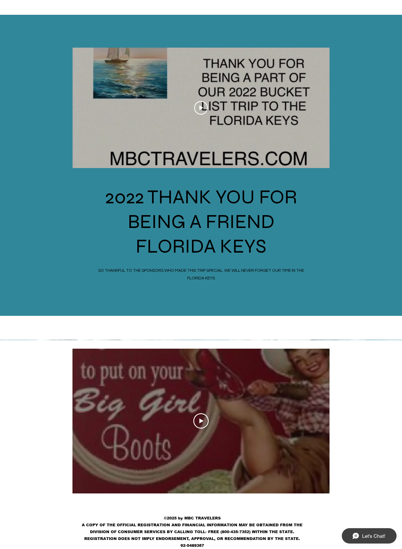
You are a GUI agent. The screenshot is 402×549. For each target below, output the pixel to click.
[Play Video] (201, 421)
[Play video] (201, 108)
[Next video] (318, 421)
